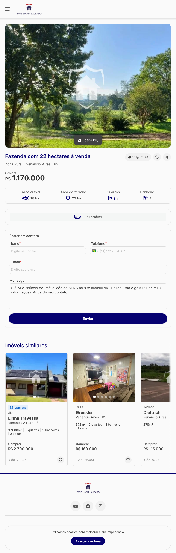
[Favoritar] (157, 157)
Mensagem (18, 280)
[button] (88, 86)
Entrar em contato (24, 236)
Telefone (99, 243)
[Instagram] (100, 506)
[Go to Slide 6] (114, 397)
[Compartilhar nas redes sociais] (167, 157)
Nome (15, 243)
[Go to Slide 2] (38, 397)
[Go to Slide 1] (34, 397)
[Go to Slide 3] (102, 397)
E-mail (15, 262)
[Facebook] (88, 506)
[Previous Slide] (8, 86)
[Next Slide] (167, 86)
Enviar (88, 318)
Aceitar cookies (88, 541)
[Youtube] (75, 506)
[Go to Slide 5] (110, 397)
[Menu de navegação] (7, 9)
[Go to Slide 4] (106, 397)
